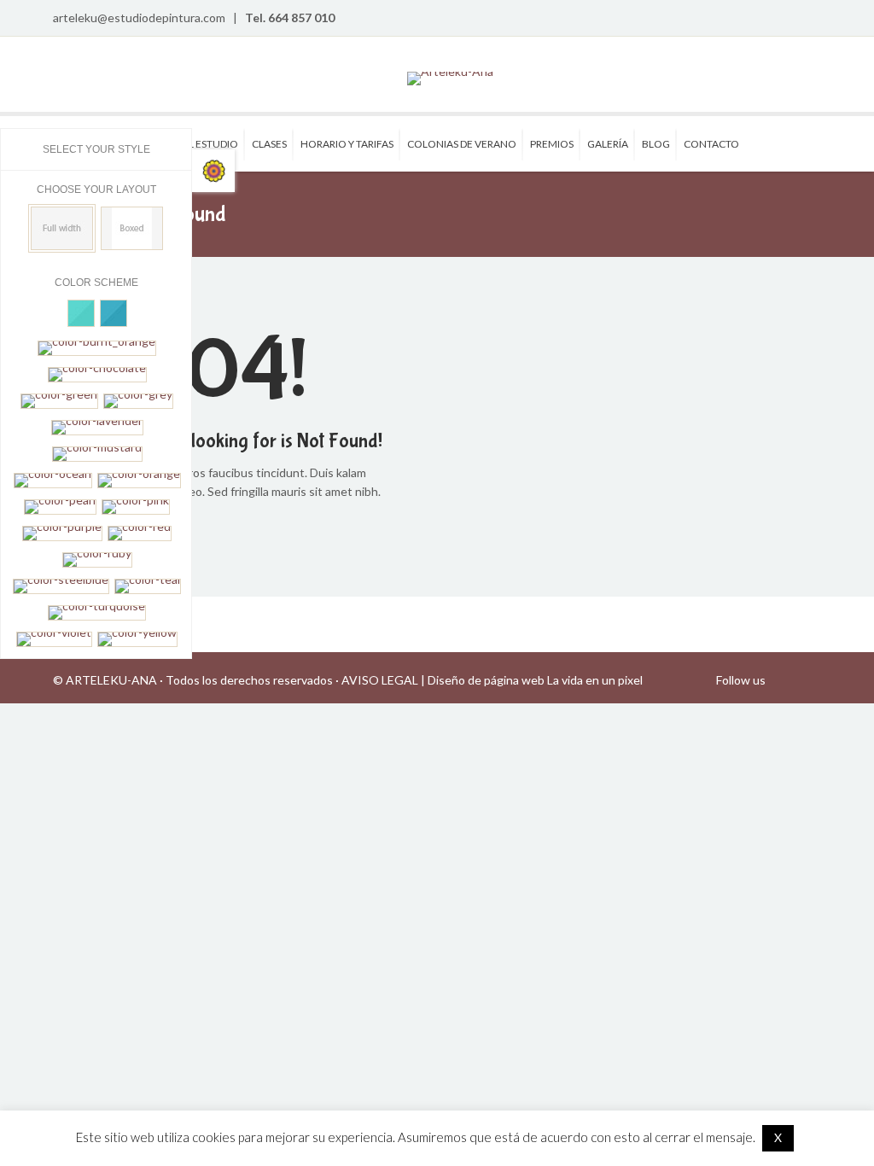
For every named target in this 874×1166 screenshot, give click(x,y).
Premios (552, 143)
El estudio (210, 143)
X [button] (778, 1137)
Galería (607, 143)
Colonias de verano (461, 143)
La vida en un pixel (595, 680)
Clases (269, 143)
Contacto (711, 143)
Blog (656, 143)
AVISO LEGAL (379, 680)
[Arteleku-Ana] (450, 78)
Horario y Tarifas (346, 143)
